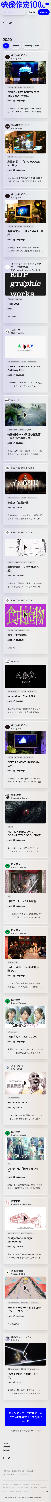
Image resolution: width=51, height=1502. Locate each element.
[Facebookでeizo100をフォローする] (3, 1458)
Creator (15, 46)
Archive (6, 1446)
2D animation (24, 1484)
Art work (34, 1487)
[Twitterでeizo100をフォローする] (8, 1458)
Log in (38, 1431)
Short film (10, 1491)
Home (5, 1443)
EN (43, 1491)
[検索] (5, 12)
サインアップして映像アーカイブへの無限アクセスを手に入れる (25, 1417)
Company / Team (31, 46)
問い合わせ (24, 1474)
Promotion (42, 1487)
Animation (6, 1487)
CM (4, 1491)
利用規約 (28, 1471)
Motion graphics (23, 1487)
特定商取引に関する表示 (13, 1471)
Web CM (26, 1491)
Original (18, 1491)
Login (32, 12)
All (6, 46)
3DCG (14, 1487)
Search (6, 1450)
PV (32, 1491)
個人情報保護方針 (10, 1474)
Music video (35, 1484)
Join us (43, 12)
